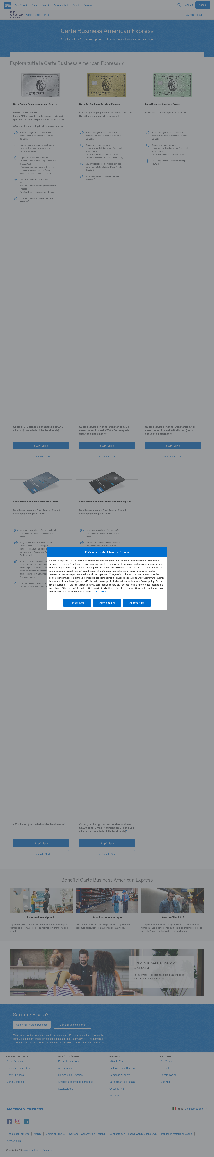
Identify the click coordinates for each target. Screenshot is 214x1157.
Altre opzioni (107, 602)
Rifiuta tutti (77, 602)
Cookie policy (99, 591)
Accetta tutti (136, 602)
